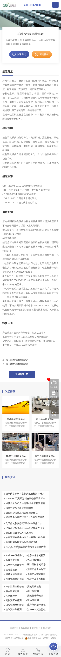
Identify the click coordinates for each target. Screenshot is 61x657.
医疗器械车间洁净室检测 (36, 566)
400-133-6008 (32, 5)
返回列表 (19, 374)
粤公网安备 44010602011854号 (42, 638)
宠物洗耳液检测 (14, 600)
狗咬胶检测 (33, 591)
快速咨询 (21, 54)
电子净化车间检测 (36, 555)
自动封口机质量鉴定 (19, 360)
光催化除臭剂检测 (15, 578)
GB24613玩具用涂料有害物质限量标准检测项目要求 (25, 500)
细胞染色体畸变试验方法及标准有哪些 (25, 517)
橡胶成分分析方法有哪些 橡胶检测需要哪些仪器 (25, 505)
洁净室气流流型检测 (36, 611)
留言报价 (44, 54)
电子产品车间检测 (36, 578)
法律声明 (14, 628)
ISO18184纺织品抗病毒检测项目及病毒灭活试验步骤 (26, 548)
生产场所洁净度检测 (36, 606)
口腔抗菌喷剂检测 (15, 605)
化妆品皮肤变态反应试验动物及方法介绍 (25, 529)
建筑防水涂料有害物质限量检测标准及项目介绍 (25, 495)
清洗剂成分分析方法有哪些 (19, 508)
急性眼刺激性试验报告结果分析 (22, 542)
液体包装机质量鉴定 (19, 364)
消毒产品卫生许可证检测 (36, 571)
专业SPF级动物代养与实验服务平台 (15, 557)
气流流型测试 (34, 560)
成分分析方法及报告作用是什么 (22, 512)
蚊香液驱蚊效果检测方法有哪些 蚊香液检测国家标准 (25, 538)
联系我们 (47, 628)
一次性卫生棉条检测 (15, 588)
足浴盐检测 (11, 569)
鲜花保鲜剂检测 (14, 574)
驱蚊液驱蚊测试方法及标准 (19, 532)
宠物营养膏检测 (35, 595)
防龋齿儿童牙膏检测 (15, 566)
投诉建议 (25, 628)
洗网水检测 (11, 596)
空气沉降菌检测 (14, 609)
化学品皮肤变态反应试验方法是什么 (24, 523)
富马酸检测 (33, 600)
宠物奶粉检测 (34, 586)
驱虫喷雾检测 (12, 591)
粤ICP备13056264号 (14, 638)
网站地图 (36, 628)
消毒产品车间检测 (36, 574)
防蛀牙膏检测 (12, 560)
